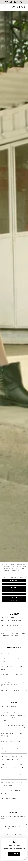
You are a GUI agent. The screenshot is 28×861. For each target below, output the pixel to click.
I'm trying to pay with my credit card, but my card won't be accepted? (13, 826)
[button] (3, 7)
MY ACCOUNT (14, 580)
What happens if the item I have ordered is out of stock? (13, 750)
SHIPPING (14, 594)
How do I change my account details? (12, 627)
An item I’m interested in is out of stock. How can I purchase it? (13, 727)
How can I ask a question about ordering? (13, 800)
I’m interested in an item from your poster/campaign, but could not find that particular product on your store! (13, 716)
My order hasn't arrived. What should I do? (12, 776)
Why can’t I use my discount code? (11, 676)
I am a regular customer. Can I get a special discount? (12, 683)
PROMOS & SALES (14, 584)
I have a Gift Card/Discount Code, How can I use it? (11, 835)
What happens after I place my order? (12, 742)
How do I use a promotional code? (11, 668)
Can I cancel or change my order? (11, 792)
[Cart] (24, 7)
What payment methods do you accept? (13, 817)
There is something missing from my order (11, 784)
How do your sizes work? (10, 706)
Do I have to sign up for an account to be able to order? (11, 619)
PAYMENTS (14, 590)
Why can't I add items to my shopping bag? (11, 734)
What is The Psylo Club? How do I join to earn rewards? (13, 634)
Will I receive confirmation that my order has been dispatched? (13, 758)
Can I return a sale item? (10, 690)
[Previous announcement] (3, 2)
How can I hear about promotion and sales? (13, 652)
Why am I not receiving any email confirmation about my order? (12, 767)
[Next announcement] (25, 2)
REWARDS (14, 600)
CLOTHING (14, 597)
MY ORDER (14, 587)
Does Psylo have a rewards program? (11, 660)
